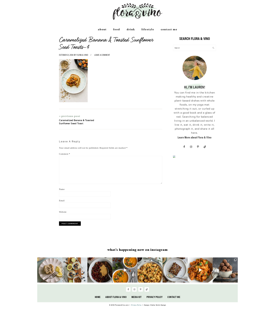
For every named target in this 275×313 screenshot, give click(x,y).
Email (62, 200)
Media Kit (136, 297)
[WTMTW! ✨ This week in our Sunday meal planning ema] (74, 270)
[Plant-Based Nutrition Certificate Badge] (174, 157)
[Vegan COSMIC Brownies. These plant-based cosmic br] (175, 270)
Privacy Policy (155, 297)
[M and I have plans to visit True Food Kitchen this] (150, 270)
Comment (64, 154)
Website (63, 212)
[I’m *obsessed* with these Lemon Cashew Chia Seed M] (49, 270)
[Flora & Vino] (137, 19)
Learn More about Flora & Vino (195, 137)
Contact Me (173, 297)
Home (98, 297)
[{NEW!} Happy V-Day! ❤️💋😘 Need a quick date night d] (200, 270)
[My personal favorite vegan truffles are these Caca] (225, 270)
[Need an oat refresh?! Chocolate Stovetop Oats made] (99, 270)
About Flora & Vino (115, 297)
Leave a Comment (102, 54)
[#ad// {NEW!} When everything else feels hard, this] (125, 270)
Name (62, 189)
